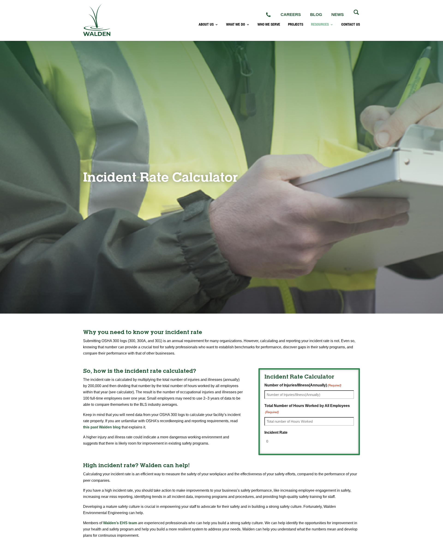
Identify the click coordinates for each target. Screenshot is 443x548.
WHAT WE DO (235, 24)
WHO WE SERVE (268, 24)
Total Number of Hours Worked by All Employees (307, 409)
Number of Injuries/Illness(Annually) (302, 385)
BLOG (316, 14)
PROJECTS (295, 24)
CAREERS (291, 14)
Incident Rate (275, 432)
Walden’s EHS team (120, 523)
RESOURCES (320, 24)
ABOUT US (206, 24)
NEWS (337, 14)
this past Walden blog (102, 427)
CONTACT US (350, 24)
